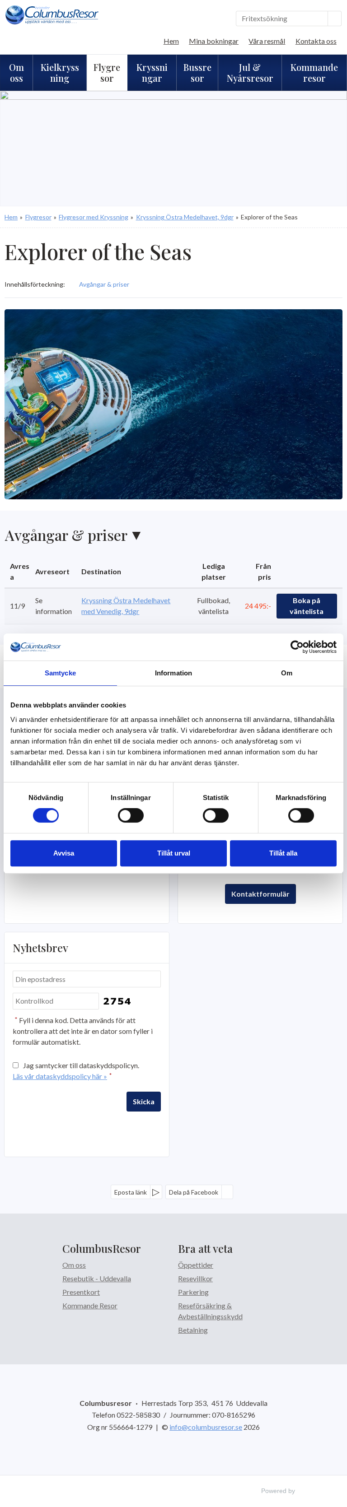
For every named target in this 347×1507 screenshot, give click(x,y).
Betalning (193, 1330)
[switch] (131, 815)
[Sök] (335, 18)
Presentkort (81, 1292)
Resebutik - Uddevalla (96, 1278)
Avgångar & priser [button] (104, 284)
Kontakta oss (316, 41)
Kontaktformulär (260, 893)
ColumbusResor (101, 1248)
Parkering (193, 1292)
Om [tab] (286, 673)
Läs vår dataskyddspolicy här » (60, 1076)
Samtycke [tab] (60, 673)
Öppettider (195, 1264)
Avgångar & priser (66, 534)
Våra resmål (267, 41)
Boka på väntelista (307, 605)
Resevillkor (195, 1278)
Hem (171, 41)
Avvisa (63, 853)
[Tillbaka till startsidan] (52, 15)
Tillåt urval (173, 853)
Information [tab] (173, 673)
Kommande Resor (89, 1305)
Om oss (74, 1264)
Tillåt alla (283, 853)
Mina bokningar (214, 41)
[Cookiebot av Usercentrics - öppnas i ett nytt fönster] (297, 647)
